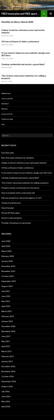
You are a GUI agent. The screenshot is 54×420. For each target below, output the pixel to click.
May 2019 (5, 301)
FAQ (3, 124)
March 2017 (6, 351)
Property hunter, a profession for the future (20, 188)
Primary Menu (50, 13)
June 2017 (5, 336)
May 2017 (5, 341)
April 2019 (5, 306)
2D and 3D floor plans (10, 213)
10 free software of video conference (20, 41)
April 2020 (5, 246)
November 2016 (8, 371)
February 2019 (7, 316)
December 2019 (8, 266)
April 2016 (5, 406)
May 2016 (5, 401)
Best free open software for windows (17, 158)
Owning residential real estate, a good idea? (23, 64)
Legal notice (7, 114)
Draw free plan (7, 208)
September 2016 (8, 381)
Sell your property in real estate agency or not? (21, 198)
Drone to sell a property (11, 218)
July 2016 (5, 391)
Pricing (4, 109)
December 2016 (8, 366)
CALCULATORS (7, 99)
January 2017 (7, 361)
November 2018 (8, 331)
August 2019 (7, 286)
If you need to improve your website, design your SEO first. (26, 173)
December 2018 (8, 326)
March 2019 (6, 311)
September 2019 (8, 281)
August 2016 (7, 386)
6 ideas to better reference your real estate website (24, 163)
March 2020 (6, 251)
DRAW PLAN (6, 93)
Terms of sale (7, 119)
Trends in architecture (11, 203)
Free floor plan (7, 153)
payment (5, 104)
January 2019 (7, 321)
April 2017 (5, 346)
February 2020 (7, 256)
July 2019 (5, 291)
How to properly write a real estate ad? (18, 193)
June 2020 (5, 241)
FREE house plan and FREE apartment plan (21, 13)
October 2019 (7, 276)
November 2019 (8, 271)
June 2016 (5, 396)
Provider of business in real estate (16, 223)
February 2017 (7, 356)
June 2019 (5, 296)
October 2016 (7, 376)
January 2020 (7, 261)
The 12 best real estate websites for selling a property (25, 183)
